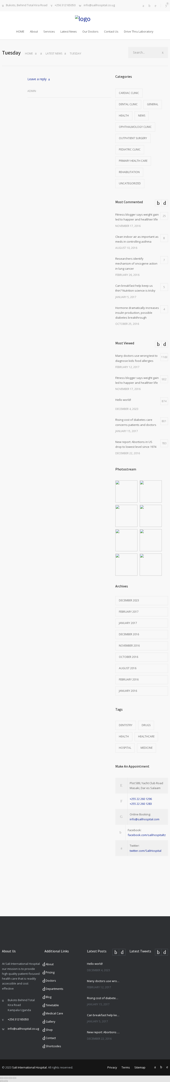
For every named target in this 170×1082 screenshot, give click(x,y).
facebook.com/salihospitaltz (147, 835)
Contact (51, 1038)
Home (29, 53)
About (34, 31)
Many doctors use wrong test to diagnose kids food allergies (103, 981)
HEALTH (124, 736)
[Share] (6, 1078)
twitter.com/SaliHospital (145, 851)
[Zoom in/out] (14, 1078)
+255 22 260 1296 (141, 799)
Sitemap (139, 1067)
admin (31, 91)
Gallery (50, 1022)
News (141, 115)
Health (124, 115)
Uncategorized (130, 183)
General (152, 104)
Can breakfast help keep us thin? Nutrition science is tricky (103, 1015)
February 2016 (129, 679)
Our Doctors (90, 31)
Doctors (51, 981)
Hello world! (95, 964)
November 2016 (129, 645)
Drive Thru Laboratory (138, 31)
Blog (48, 997)
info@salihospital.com (144, 819)
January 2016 (128, 691)
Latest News (68, 31)
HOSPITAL (125, 748)
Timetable (52, 1005)
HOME (20, 31)
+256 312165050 (65, 5)
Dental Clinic (128, 104)
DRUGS (146, 725)
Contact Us (111, 31)
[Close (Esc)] (2, 1078)
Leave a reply (36, 79)
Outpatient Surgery (133, 138)
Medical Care (54, 1013)
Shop (49, 1030)
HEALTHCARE (146, 736)
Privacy (112, 1067)
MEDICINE (147, 748)
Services (49, 31)
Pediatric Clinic (130, 149)
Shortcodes (53, 1046)
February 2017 (129, 612)
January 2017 (128, 623)
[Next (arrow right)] (6, 1081)
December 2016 (129, 634)
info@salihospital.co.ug (99, 5)
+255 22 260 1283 (141, 804)
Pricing (50, 972)
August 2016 (127, 668)
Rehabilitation (129, 172)
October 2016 (128, 657)
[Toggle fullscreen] (10, 1078)
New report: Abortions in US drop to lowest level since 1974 (103, 1032)
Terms (126, 1067)
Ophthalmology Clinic (135, 127)
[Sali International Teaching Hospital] (85, 18)
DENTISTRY (125, 725)
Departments (54, 989)
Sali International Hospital (29, 1067)
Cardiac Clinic (129, 93)
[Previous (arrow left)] (2, 1081)
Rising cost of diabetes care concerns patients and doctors (103, 998)
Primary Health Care (133, 161)
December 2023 (129, 600)
